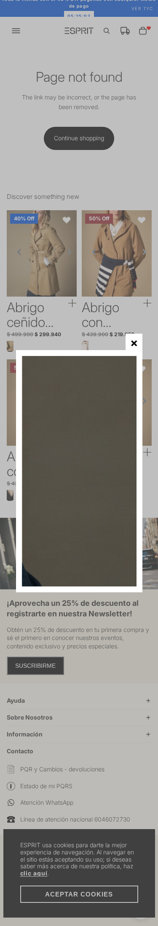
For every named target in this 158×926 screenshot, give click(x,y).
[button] (134, 342)
